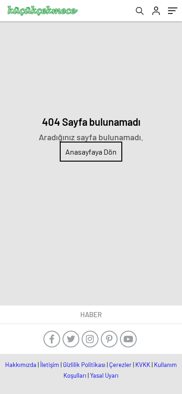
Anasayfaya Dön (91, 151)
